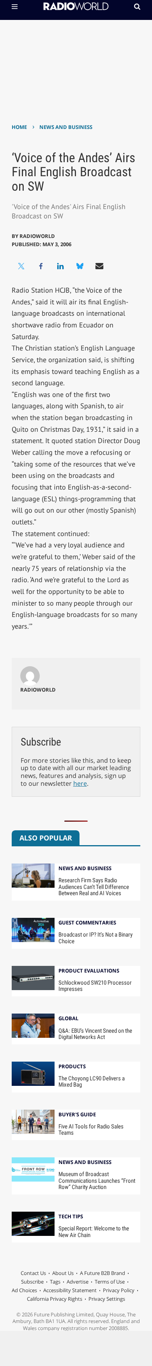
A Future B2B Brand (102, 1273)
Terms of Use (110, 1281)
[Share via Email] (99, 266)
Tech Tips (70, 1217)
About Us (63, 1273)
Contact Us (33, 1273)
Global (68, 1019)
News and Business (65, 127)
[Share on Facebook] (41, 266)
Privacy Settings (106, 1298)
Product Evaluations (88, 971)
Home (19, 127)
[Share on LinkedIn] (60, 266)
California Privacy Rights (54, 1298)
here (80, 783)
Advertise (77, 1281)
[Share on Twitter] (21, 266)
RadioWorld (37, 236)
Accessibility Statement (70, 1290)
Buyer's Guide (77, 1115)
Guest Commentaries (87, 923)
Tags (55, 1281)
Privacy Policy (118, 1290)
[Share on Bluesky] (80, 266)
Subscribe (32, 1281)
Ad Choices (24, 1290)
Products (72, 1067)
